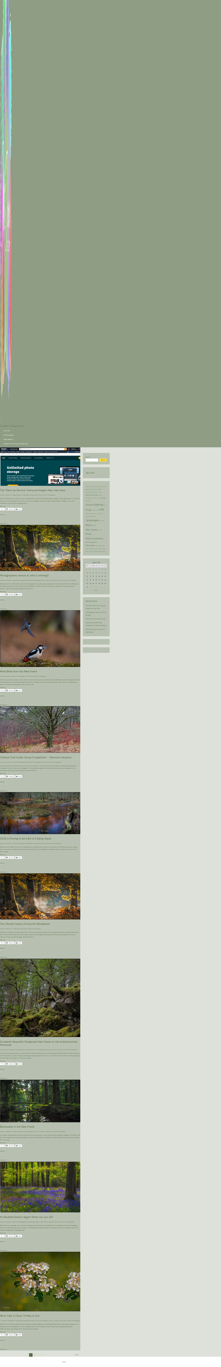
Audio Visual (103, 486)
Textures (87, 551)
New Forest (91, 529)
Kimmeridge (99, 513)
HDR (101, 509)
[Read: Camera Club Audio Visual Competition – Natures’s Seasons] (44, 752)
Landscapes (37, 843)
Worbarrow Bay (102, 551)
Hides (87, 513)
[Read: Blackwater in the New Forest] (44, 1122)
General (32, 495)
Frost (105, 505)
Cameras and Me (92, 495)
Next (77, 1355)
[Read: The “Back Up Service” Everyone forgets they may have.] (44, 485)
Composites (88, 498)
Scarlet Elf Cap (101, 545)
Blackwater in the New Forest (17, 1126)
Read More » (4, 524)
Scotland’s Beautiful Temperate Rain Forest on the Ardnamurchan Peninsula (39, 1043)
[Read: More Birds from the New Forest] (44, 666)
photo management (92, 542)
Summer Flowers (102, 548)
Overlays (100, 530)
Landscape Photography (91, 516)
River (96, 545)
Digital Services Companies (21, 495)
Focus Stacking (94, 504)
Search (88, 457)
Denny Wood (94, 498)
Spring (96, 548)
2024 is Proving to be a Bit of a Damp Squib (25, 838)
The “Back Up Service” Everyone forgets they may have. (33, 490)
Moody (94, 525)
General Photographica (20, 580)
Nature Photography (34, 580)
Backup (87, 489)
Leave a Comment (5, 495)
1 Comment (3, 1321)
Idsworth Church (92, 513)
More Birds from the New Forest (18, 671)
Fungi (88, 509)
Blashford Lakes (94, 492)
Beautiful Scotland (94, 489)
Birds (100, 489)
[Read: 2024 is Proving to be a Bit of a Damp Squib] (44, 834)
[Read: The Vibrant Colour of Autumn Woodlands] (44, 919)
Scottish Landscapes (90, 548)
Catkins (100, 495)
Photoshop (90, 545)
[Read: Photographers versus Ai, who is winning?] (44, 571)
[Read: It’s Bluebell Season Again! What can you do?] (44, 1212)
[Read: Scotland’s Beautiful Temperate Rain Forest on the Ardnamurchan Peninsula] (44, 1037)
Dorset (99, 498)
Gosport (93, 510)
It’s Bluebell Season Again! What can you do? (26, 1217)
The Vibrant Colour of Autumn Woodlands (25, 924)
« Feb (95, 590)
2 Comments (4, 1050)
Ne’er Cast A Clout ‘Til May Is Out (19, 1315)
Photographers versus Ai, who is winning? (24, 575)
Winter (91, 551)
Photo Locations (51, 1050)
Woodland (96, 551)
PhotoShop (52, 580)
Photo (88, 534)
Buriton (100, 492)
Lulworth (102, 520)
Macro (38, 1222)
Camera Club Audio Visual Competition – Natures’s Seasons (35, 757)
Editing (103, 498)
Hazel (97, 510)
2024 (87, 486)
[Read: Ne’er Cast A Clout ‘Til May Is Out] (44, 1311)
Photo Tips (44, 580)
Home (64, 1362)
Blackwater (88, 492)
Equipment (11, 1321)
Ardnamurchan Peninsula (94, 486)
